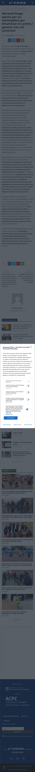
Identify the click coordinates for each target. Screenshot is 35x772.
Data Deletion (7, 424)
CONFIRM (10, 418)
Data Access (17, 424)
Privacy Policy (28, 424)
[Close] (31, 347)
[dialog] (17, 386)
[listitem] (17, 381)
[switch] (27, 386)
